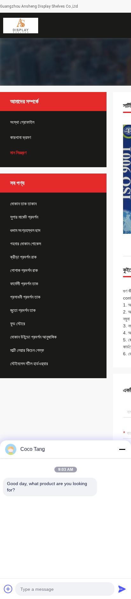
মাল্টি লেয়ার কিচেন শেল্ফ (27, 350)
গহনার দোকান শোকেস (25, 243)
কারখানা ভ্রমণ (20, 137)
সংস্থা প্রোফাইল (22, 122)
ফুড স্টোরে (17, 323)
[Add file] (8, 589)
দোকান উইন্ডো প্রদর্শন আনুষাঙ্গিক (33, 336)
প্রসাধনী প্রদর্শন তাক (25, 297)
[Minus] (122, 449)
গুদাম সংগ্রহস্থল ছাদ (25, 230)
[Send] (122, 589)
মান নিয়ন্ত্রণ (18, 152)
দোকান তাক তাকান (23, 203)
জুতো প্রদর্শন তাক (23, 310)
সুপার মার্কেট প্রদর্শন (24, 217)
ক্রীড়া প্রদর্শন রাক (23, 257)
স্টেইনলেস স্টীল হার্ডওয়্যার (29, 363)
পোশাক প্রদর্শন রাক (24, 270)
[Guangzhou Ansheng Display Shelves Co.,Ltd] (20, 25)
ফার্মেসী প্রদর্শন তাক (24, 283)
